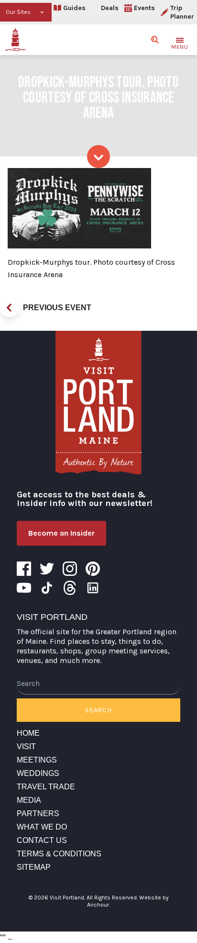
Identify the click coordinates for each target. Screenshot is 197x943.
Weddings (38, 773)
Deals (110, 8)
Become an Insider (61, 533)
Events (144, 8)
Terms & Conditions (59, 854)
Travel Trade (46, 787)
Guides (74, 8)
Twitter (46, 568)
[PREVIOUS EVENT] (9, 307)
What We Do (42, 827)
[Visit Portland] (15, 39)
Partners (38, 813)
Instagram (69, 568)
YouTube (23, 587)
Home (28, 733)
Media (29, 800)
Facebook (23, 568)
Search (98, 710)
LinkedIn (92, 587)
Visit (26, 746)
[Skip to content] (98, 156)
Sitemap (34, 867)
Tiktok (46, 587)
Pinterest (92, 568)
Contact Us (42, 840)
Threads (69, 587)
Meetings (37, 760)
